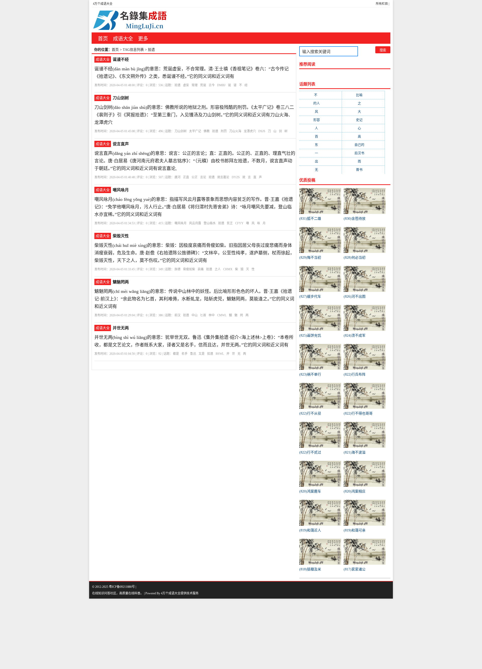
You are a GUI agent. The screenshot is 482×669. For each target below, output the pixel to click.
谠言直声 (121, 144)
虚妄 (186, 85)
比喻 (363, 95)
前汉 (177, 315)
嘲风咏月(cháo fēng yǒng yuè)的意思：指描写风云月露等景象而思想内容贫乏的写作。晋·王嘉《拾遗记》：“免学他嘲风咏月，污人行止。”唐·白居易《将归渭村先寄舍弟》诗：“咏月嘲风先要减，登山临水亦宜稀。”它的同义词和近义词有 (193, 207)
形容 (320, 120)
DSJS (261, 131)
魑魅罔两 (121, 282)
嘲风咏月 (121, 190)
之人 (218, 269)
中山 (195, 315)
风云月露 (195, 223)
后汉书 (363, 153)
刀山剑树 (121, 98)
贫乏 (230, 223)
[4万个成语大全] (129, 20)
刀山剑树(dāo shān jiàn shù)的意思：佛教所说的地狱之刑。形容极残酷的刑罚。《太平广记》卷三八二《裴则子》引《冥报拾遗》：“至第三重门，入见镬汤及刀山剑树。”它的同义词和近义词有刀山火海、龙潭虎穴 (194, 115)
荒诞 (203, 85)
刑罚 (224, 131)
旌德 (177, 269)
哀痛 (201, 269)
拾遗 (177, 85)
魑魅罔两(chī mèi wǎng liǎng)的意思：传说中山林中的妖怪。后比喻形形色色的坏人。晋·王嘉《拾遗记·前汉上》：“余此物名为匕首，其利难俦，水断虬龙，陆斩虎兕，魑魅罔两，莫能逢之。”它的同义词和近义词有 (194, 299)
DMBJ (221, 85)
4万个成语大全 (102, 4)
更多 (143, 38)
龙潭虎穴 (250, 131)
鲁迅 (193, 353)
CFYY (239, 223)
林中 (212, 315)
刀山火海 (235, 131)
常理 (195, 85)
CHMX (227, 269)
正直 (186, 177)
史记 (363, 120)
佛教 (207, 131)
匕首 (203, 315)
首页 (103, 38)
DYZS (236, 177)
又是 (202, 353)
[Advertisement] (150, 634)
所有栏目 (382, 4)
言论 (203, 177)
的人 (320, 103)
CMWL (221, 315)
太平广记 (195, 131)
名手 (185, 353)
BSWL (220, 353)
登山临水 (210, 223)
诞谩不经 (121, 59)
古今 (212, 85)
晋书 (363, 169)
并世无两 (121, 328)
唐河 (177, 177)
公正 (195, 177)
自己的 (363, 145)
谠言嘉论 (223, 177)
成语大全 (123, 38)
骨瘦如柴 (189, 269)
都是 (176, 353)
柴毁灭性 (121, 236)
